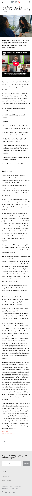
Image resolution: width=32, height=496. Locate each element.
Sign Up (26, 463)
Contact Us (5, 476)
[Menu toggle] (2, 2)
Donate (4, 471)
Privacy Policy (6, 480)
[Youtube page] (6, 492)
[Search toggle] (29, 2)
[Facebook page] (2, 492)
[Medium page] (14, 492)
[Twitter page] (10, 492)
